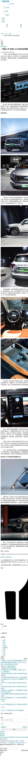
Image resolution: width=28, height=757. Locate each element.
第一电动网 (15, 741)
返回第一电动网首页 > (6, 557)
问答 (4, 655)
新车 (10, 34)
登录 (14, 729)
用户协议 (23, 737)
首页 (2, 34)
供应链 (4, 646)
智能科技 (5, 647)
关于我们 (2, 737)
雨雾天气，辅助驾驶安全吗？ (9, 666)
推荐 (4, 640)
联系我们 (2, 733)
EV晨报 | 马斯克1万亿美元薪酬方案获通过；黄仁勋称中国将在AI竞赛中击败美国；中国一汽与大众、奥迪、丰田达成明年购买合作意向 (14, 662)
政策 (4, 649)
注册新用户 (3, 727)
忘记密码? (24, 727)
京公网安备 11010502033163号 (16, 743)
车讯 (6, 34)
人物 (4, 651)
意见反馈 (2, 735)
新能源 (4, 46)
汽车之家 (3, 52)
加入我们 (18, 737)
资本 (4, 653)
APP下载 (11, 4)
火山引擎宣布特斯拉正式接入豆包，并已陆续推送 (14, 677)
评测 (4, 644)
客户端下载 (8, 737)
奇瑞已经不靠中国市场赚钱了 (9, 668)
